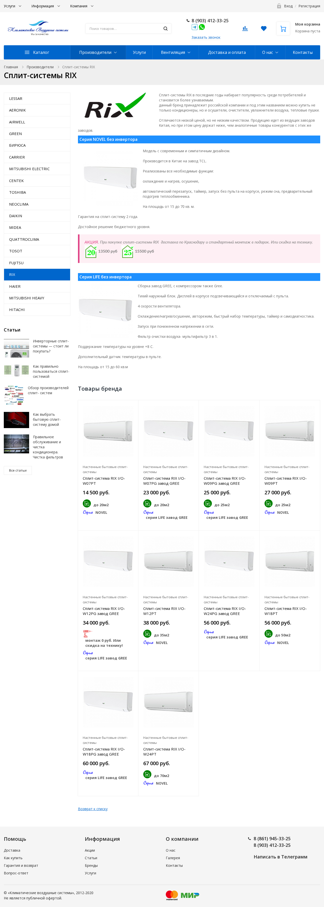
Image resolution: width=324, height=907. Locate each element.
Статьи (91, 857)
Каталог (41, 52)
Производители (95, 52)
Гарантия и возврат (21, 865)
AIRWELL (17, 121)
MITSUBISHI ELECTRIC (29, 168)
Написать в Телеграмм (281, 857)
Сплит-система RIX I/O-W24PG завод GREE (225, 611)
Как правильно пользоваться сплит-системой (51, 371)
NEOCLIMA (18, 204)
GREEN (15, 133)
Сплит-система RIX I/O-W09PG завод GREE (225, 481)
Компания (79, 6)
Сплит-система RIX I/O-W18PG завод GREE (104, 751)
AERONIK (17, 110)
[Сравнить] (131, 407)
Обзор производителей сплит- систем (48, 390)
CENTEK (16, 180)
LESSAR (15, 98)
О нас (267, 52)
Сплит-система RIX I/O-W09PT (286, 481)
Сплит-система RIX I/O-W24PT (164, 751)
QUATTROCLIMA (24, 239)
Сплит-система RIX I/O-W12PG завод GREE (104, 611)
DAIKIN (15, 215)
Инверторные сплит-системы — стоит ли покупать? (51, 346)
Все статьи (18, 470)
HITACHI (17, 309)
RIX (12, 274)
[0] (245, 30)
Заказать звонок (206, 37)
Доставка (12, 850)
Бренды (91, 865)
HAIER (15, 286)
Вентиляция (173, 52)
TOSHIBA (17, 192)
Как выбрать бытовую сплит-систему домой (47, 419)
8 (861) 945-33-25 (272, 838)
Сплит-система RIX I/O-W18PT (286, 611)
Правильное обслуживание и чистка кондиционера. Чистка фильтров (48, 446)
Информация (43, 6)
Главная (11, 66)
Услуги (10, 6)
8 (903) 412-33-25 (210, 20)
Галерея (173, 857)
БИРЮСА (17, 145)
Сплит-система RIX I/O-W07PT (104, 481)
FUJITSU (16, 262)
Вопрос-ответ (16, 873)
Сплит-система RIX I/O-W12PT (164, 611)
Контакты (303, 52)
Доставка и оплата (227, 52)
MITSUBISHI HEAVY (26, 297)
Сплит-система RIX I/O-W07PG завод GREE (164, 481)
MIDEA (15, 227)
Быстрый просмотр (108, 431)
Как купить (13, 857)
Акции (90, 850)
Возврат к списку (93, 808)
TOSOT (15, 250)
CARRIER (17, 157)
